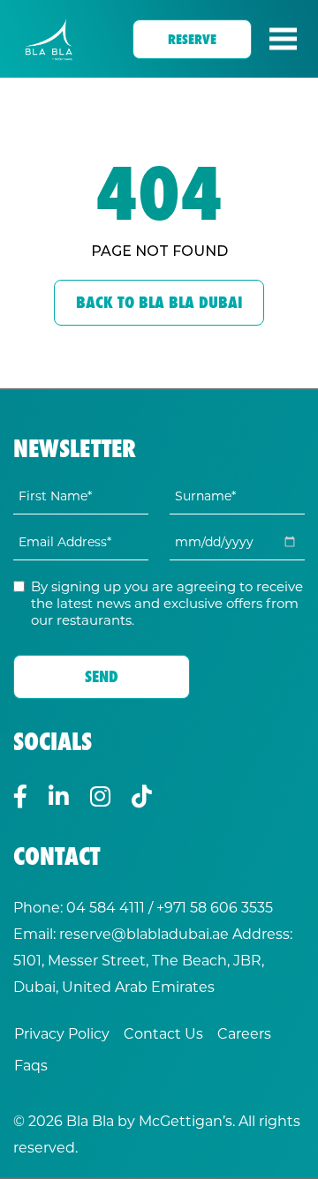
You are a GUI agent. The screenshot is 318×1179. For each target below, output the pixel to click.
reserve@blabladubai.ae (144, 933)
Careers (244, 1033)
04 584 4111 (105, 906)
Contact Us (163, 1033)
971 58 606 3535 (218, 906)
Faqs (31, 1064)
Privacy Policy (62, 1033)
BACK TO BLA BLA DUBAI (159, 302)
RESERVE (192, 39)
